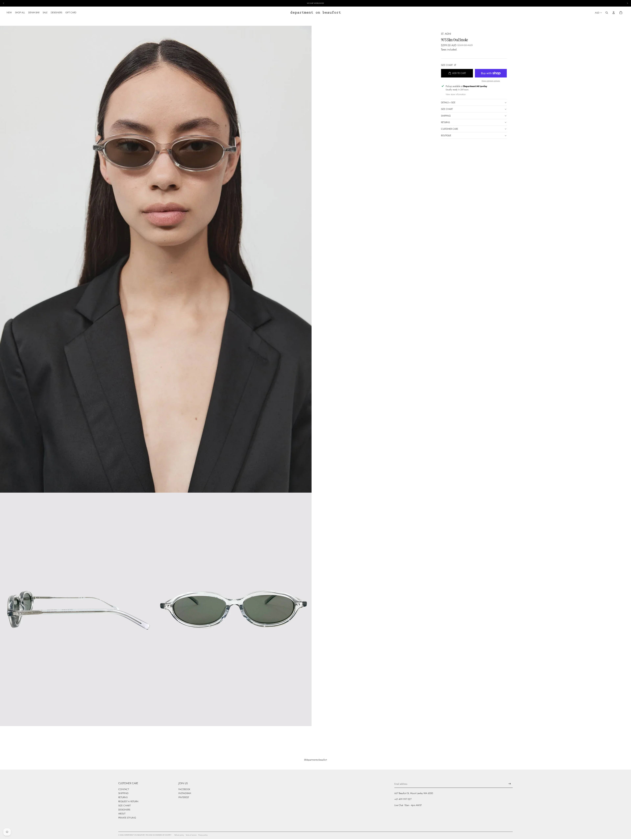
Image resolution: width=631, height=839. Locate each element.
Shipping (446, 115)
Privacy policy (203, 835)
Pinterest (183, 797)
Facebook (184, 789)
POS (147, 835)
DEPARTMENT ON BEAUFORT (134, 835)
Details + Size (448, 102)
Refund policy (179, 835)
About (121, 813)
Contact (123, 789)
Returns (445, 122)
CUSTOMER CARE (449, 129)
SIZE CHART (447, 109)
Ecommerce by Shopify (162, 835)
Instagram (184, 793)
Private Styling (127, 817)
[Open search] (606, 12)
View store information (456, 94)
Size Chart (447, 65)
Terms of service (191, 835)
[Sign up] (510, 784)
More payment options (491, 80)
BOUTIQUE (446, 135)
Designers (124, 809)
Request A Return (128, 801)
